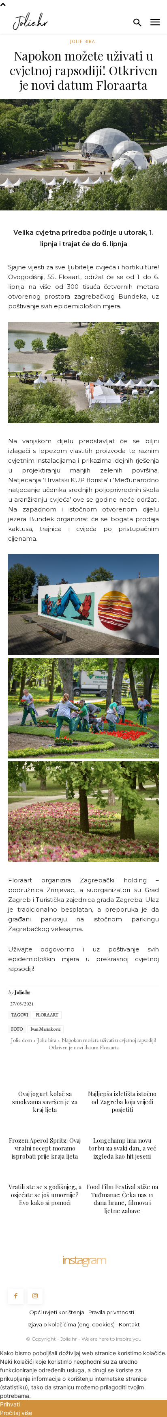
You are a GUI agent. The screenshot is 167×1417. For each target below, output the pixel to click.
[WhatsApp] (64, 1064)
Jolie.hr (22, 992)
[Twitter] (46, 1064)
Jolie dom (21, 1040)
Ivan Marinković (45, 1029)
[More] (139, 1064)
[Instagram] (35, 1296)
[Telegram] (102, 1064)
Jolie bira (82, 41)
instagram (83, 1260)
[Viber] (120, 1064)
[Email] (83, 1064)
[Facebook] (27, 1064)
